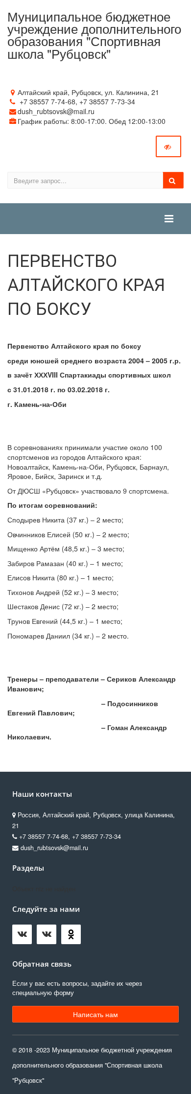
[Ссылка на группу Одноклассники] (73, 937)
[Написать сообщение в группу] (24, 937)
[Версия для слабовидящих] (168, 146)
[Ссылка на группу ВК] (49, 937)
